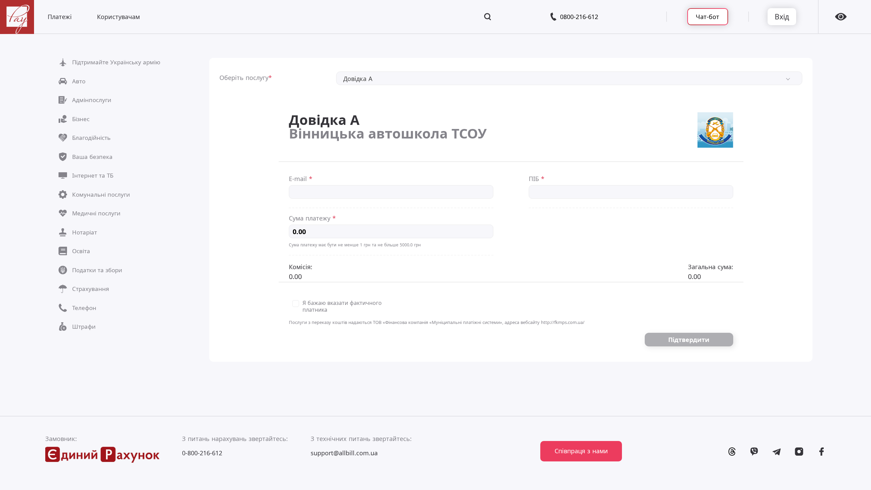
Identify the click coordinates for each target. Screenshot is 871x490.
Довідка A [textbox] (358, 79)
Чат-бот (707, 17)
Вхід (782, 16)
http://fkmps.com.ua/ (563, 322)
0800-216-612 (579, 17)
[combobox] (569, 78)
